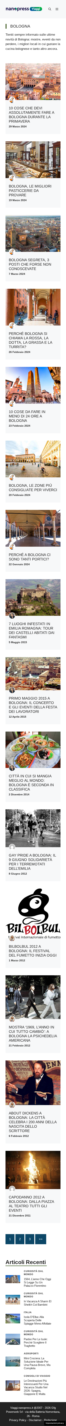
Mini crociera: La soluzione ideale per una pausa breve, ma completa (37, 1363)
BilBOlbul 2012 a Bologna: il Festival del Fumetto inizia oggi (33, 950)
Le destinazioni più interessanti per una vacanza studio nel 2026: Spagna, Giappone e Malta (36, 1387)
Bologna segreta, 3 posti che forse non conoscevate (30, 264)
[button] (49, 9)
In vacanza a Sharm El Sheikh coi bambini (37, 1303)
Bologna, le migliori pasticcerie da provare (30, 190)
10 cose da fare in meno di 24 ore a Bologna (27, 416)
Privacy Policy (17, 1420)
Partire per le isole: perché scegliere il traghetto (35, 1342)
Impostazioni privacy (55, 1423)
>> (41, 1239)
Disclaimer (35, 1420)
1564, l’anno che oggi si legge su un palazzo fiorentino (37, 1282)
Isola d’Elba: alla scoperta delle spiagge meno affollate (37, 1320)
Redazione (50, 1420)
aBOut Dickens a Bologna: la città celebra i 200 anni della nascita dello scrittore (32, 1122)
